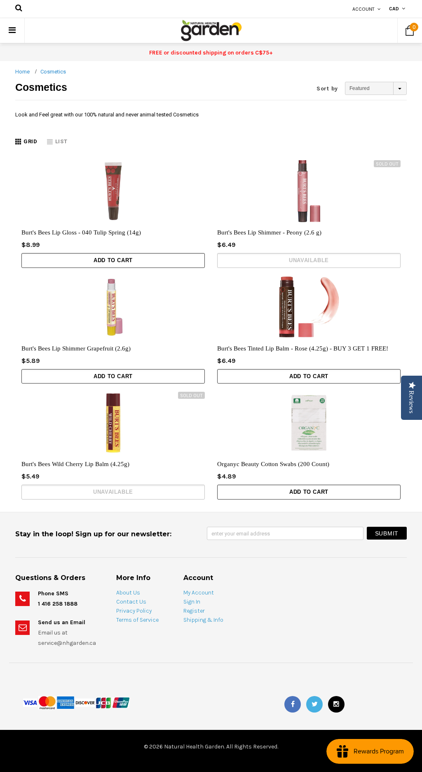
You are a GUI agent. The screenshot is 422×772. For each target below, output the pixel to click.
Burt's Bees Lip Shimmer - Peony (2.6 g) (269, 232)
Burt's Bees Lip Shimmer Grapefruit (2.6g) (76, 348)
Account (363, 9)
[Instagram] (336, 704)
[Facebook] (292, 704)
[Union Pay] (120, 702)
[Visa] (30, 702)
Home (22, 72)
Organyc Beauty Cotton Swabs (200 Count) (273, 464)
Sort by (327, 88)
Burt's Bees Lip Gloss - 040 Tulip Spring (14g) (81, 232)
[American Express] (65, 702)
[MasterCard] (47, 702)
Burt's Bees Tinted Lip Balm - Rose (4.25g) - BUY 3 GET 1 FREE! (302, 348)
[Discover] (85, 702)
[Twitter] (314, 704)
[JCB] (103, 702)
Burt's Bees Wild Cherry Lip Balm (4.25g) (75, 464)
